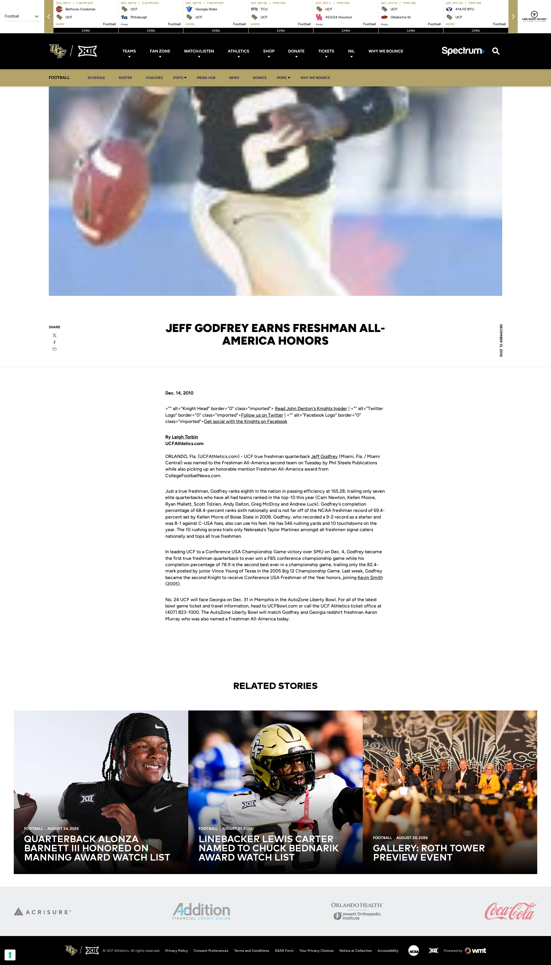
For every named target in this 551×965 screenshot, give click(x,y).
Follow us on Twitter (262, 415)
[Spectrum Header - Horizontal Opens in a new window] (463, 51)
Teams (129, 51)
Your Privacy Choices (316, 951)
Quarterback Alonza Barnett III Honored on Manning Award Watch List (97, 849)
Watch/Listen (199, 51)
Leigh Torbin (185, 437)
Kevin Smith (370, 577)
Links (86, 30)
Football (33, 828)
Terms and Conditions (251, 951)
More (282, 78)
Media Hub (208, 77)
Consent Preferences (211, 951)
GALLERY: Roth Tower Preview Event (429, 853)
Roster (125, 78)
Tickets (326, 51)
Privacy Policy (176, 951)
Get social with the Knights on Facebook (245, 421)
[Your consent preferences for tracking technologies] (10, 955)
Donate (296, 51)
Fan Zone (160, 51)
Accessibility (388, 950)
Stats (178, 78)
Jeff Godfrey (324, 456)
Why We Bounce (385, 51)
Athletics (238, 51)
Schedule (96, 78)
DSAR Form (284, 951)
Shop (268, 51)
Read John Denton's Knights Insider (311, 408)
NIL (351, 51)
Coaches (154, 78)
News (234, 78)
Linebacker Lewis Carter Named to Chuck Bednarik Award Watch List (269, 849)
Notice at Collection (355, 951)
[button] (48, 16)
